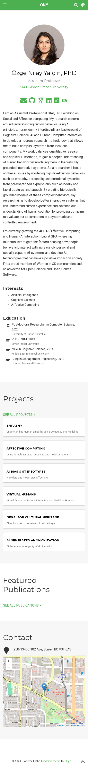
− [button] (8, 667)
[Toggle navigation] (5, 5)
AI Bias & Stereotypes (26, 471)
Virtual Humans (21, 494)
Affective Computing (26, 448)
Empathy (14, 425)
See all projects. (18, 415)
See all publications (21, 605)
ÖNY (44, 5)
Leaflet (60, 725)
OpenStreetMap (76, 725)
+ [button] (8, 661)
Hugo (68, 761)
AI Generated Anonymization (33, 540)
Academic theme (50, 761)
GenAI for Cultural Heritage (33, 517)
